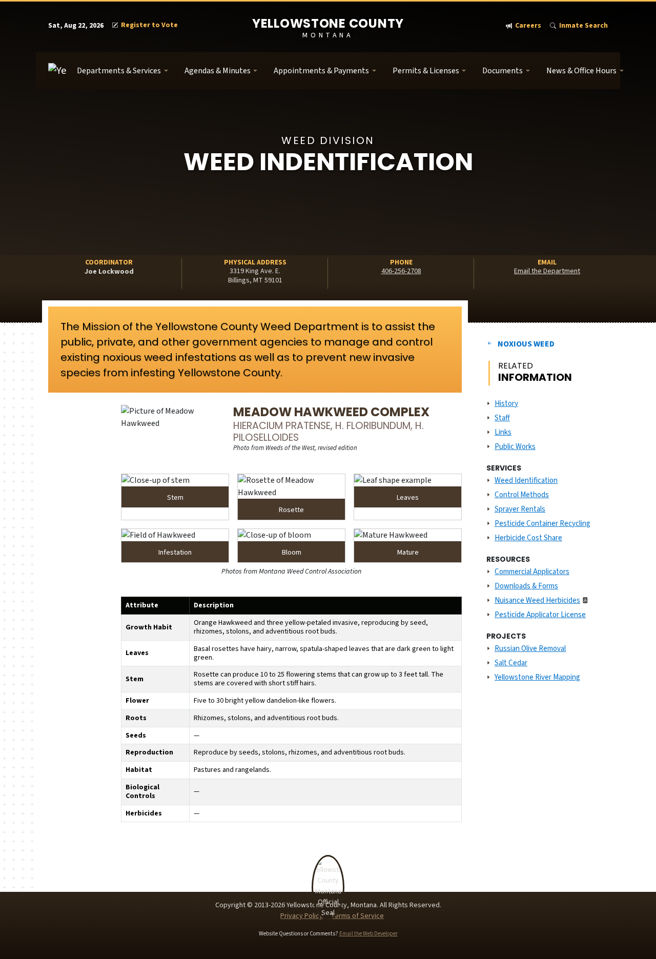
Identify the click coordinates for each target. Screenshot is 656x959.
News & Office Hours (581, 70)
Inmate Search (583, 26)
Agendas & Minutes (217, 70)
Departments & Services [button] (119, 70)
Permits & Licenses (426, 70)
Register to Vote (149, 25)
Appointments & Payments (321, 70)
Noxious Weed (526, 344)
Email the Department (547, 271)
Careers (528, 26)
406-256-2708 (401, 271)
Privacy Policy (301, 916)
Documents (502, 70)
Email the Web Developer (368, 933)
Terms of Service (357, 916)
